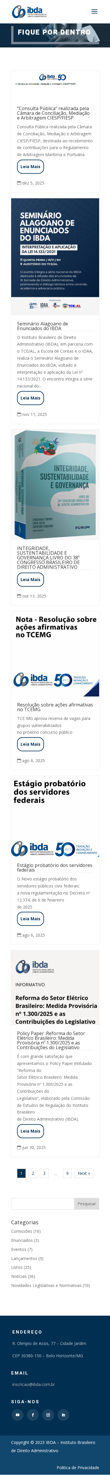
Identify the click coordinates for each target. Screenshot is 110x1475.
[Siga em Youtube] (17, 1415)
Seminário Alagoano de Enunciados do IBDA (42, 326)
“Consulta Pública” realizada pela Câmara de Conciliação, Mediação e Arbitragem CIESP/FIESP (53, 113)
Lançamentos (24, 1258)
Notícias (19, 1276)
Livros (17, 1267)
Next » (84, 1173)
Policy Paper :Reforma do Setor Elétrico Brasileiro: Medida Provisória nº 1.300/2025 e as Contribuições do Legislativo (51, 1040)
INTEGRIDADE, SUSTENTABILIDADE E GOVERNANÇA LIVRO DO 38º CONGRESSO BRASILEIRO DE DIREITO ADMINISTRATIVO (48, 557)
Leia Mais (30, 166)
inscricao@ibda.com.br (33, 1384)
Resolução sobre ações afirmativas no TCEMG (55, 707)
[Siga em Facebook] (33, 1415)
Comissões (21, 1231)
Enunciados (22, 1240)
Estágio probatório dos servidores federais (54, 867)
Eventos (18, 1249)
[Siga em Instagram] (48, 1415)
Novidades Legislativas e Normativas (46, 1285)
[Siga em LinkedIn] (63, 1415)
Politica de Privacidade (78, 1467)
